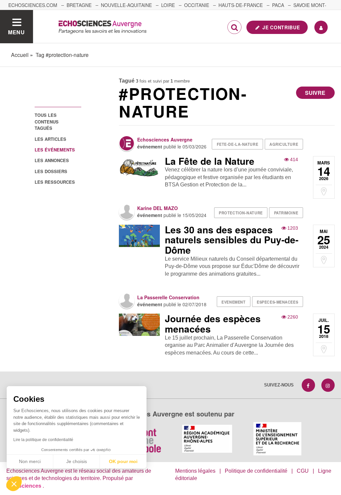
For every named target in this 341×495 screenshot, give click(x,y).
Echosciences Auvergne (164, 139)
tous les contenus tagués (47, 121)
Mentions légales (195, 471)
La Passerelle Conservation (168, 297)
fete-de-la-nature (237, 144)
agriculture (283, 144)
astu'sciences (24, 486)
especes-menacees (277, 302)
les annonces (52, 160)
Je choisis (76, 461)
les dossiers (51, 171)
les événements (55, 149)
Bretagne (79, 5)
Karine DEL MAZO (157, 208)
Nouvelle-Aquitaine (126, 5)
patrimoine (286, 212)
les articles (50, 139)
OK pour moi (123, 461)
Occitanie (196, 5)
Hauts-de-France (240, 5)
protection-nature (241, 212)
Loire (168, 5)
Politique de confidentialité (256, 471)
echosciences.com (32, 5)
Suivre (315, 93)
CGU (303, 471)
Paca (278, 5)
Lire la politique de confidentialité (43, 439)
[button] (14, 484)
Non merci (30, 461)
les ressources (55, 182)
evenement (233, 302)
